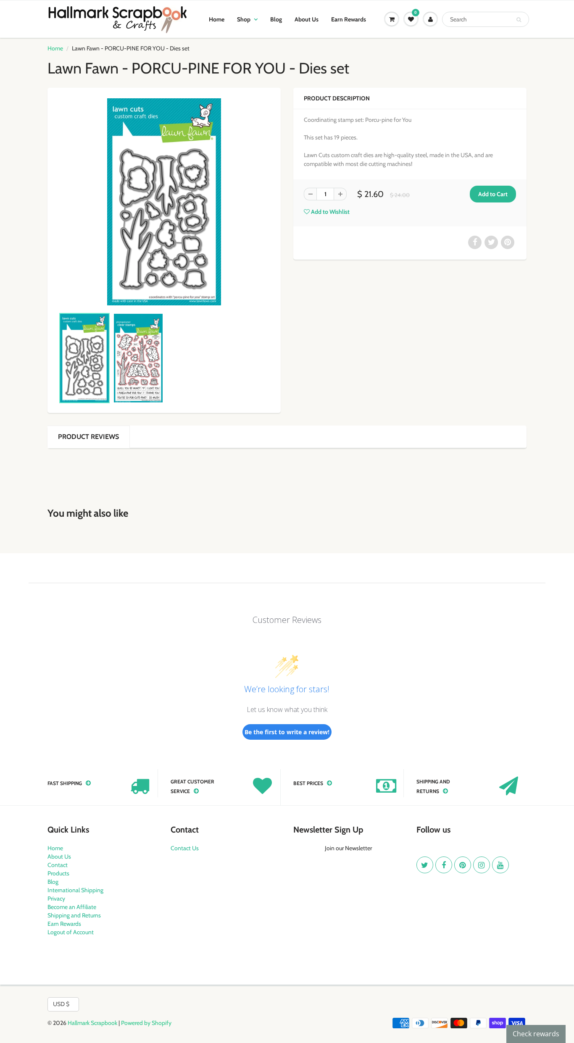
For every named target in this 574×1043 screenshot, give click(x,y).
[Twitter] (424, 864)
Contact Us (185, 848)
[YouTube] (500, 864)
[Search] (518, 19)
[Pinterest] (462, 864)
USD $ (61, 1004)
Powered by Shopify (146, 1023)
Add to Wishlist (330, 211)
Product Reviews (88, 437)
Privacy (56, 898)
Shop (243, 19)
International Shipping (75, 890)
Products (58, 873)
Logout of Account (70, 932)
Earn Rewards (348, 19)
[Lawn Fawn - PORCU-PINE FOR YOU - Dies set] (164, 201)
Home (216, 19)
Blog (276, 19)
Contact (57, 865)
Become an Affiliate (71, 907)
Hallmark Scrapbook (92, 1023)
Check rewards (536, 1033)
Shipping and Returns (74, 915)
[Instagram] (481, 864)
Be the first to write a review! (287, 732)
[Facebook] (443, 864)
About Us (307, 19)
